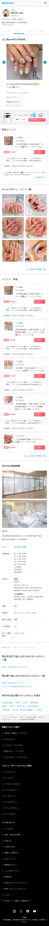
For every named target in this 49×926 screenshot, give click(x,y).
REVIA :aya (6, 719)
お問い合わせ (19, 633)
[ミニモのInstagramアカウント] (14, 912)
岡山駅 (25, 702)
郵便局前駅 (34, 702)
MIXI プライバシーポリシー (15, 888)
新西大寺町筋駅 (33, 706)
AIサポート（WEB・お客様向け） (18, 900)
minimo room (10, 846)
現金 (16, 578)
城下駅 (12, 706)
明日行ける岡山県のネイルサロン (13, 683)
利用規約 (8, 876)
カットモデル (10, 814)
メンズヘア (9, 778)
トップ (4, 717)
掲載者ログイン (11, 864)
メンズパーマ (10, 796)
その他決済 (18, 594)
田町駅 (4, 706)
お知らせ (8, 840)
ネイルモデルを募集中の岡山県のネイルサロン (18, 686)
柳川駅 (18, 702)
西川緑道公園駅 (31, 717)
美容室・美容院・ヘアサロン (16, 733)
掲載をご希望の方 (12, 852)
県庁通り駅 (21, 706)
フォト (14, 719)
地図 (39, 536)
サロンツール (10, 858)
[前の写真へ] (4, 62)
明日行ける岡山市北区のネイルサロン (15, 667)
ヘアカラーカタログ (12, 784)
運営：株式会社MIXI (12, 834)
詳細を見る (39, 177)
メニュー (30, 31)
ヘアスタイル (10, 772)
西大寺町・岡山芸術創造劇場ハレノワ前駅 (27, 710)
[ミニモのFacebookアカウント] (27, 912)
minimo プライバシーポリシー (16, 882)
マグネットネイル (15, 105)
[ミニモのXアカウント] (21, 911)
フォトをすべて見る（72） (36, 269)
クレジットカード (21, 585)
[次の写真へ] (44, 62)
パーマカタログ (11, 790)
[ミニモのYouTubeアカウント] (34, 911)
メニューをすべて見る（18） (35, 455)
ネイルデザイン (14, 97)
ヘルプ (7, 894)
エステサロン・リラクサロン (16, 757)
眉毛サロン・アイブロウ (14, 751)
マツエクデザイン (12, 808)
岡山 (21, 717)
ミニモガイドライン (12, 870)
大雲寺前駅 (6, 710)
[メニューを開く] (45, 3)
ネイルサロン (13, 717)
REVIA (41, 717)
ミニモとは (9, 828)
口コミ (41, 31)
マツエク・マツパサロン (14, 745)
